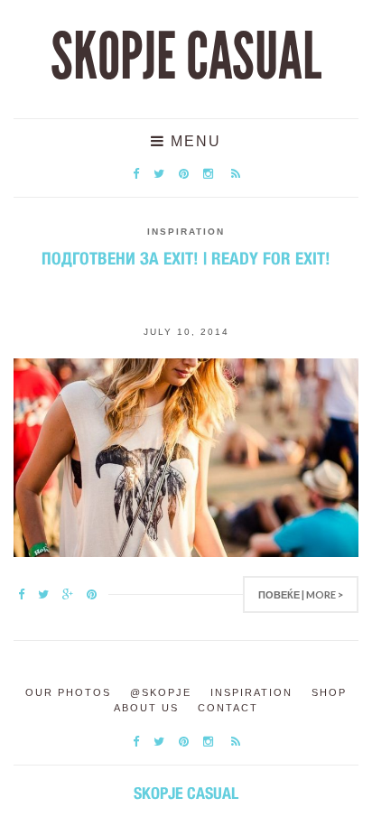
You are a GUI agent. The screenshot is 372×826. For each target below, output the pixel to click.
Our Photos (68, 692)
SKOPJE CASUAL (186, 57)
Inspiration (186, 232)
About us (146, 707)
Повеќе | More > (300, 594)
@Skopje (160, 692)
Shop (329, 692)
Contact (228, 707)
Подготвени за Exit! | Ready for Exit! (186, 258)
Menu (193, 141)
